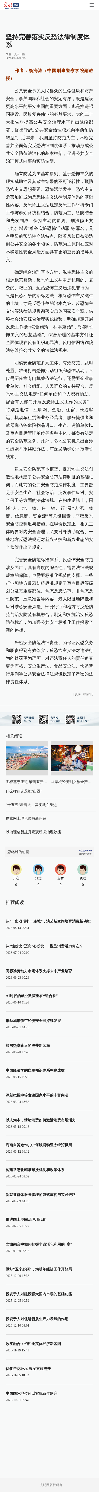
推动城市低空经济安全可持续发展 (33, 1021)
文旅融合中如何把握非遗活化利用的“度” (39, 1244)
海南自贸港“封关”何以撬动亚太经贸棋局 (39, 1145)
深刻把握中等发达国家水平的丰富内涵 (37, 1095)
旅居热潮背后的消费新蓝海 (28, 1045)
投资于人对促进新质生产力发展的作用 (37, 1319)
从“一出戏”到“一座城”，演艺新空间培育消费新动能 (48, 921)
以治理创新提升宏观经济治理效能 (33, 832)
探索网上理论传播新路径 (26, 818)
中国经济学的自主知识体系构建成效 (35, 1070)
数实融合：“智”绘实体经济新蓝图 (33, 1344)
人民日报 (19, 54)
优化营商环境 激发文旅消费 (28, 1369)
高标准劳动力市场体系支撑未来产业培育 (39, 971)
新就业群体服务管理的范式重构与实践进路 (41, 1195)
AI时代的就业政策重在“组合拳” (32, 996)
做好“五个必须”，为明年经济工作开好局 (39, 1269)
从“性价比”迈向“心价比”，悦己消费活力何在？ (44, 946)
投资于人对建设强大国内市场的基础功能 (39, 1294)
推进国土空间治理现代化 (26, 1219)
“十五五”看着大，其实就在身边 (31, 805)
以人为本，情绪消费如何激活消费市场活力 (41, 1120)
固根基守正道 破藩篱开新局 (28, 782)
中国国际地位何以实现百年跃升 (31, 1393)
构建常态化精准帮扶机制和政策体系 (35, 1170)
